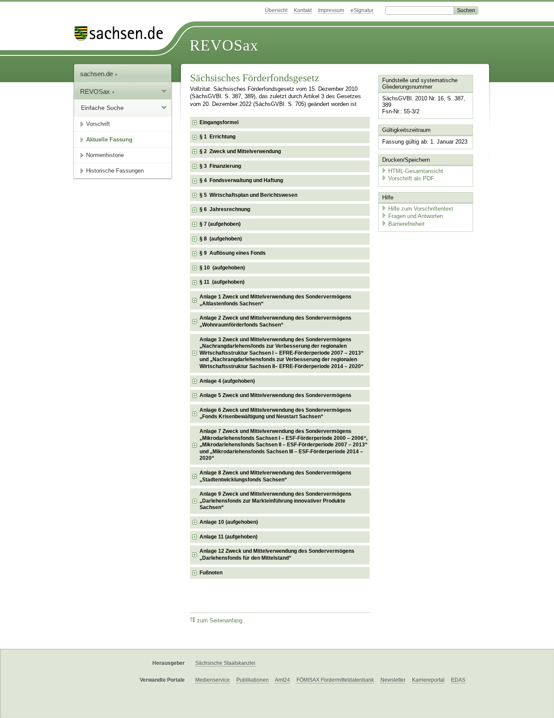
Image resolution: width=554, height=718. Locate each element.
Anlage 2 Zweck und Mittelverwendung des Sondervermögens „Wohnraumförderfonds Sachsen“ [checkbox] (275, 321)
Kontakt (303, 10)
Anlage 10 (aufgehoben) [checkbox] (229, 522)
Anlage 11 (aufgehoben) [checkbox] (229, 537)
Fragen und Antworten (415, 216)
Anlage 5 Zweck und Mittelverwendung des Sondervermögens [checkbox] (275, 395)
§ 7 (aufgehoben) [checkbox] (220, 224)
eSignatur (362, 10)
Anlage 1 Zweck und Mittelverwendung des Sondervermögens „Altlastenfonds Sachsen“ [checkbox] (275, 300)
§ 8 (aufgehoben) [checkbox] (221, 239)
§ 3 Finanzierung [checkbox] (220, 166)
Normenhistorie (105, 155)
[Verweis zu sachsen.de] (122, 33)
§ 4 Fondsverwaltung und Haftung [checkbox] (241, 180)
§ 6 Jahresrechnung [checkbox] (225, 209)
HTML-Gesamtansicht (415, 171)
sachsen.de (97, 73)
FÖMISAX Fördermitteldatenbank (335, 680)
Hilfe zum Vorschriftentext (420, 208)
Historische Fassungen (115, 170)
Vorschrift (98, 124)
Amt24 (282, 680)
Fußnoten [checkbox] (211, 573)
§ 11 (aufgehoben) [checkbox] (222, 282)
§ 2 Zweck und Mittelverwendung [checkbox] (240, 151)
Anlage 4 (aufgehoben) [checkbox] (227, 381)
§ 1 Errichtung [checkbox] (217, 137)
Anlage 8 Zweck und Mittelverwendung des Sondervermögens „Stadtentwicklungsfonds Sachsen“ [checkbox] (275, 476)
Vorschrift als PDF (411, 178)
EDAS (458, 680)
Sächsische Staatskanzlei (225, 663)
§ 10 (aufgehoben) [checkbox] (222, 268)
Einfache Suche (102, 107)
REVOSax (224, 45)
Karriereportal (428, 680)
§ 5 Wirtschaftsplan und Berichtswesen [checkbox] (248, 195)
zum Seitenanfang (219, 621)
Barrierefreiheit (406, 224)
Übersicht (276, 10)
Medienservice (212, 680)
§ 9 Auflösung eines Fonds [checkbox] (233, 253)
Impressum (331, 10)
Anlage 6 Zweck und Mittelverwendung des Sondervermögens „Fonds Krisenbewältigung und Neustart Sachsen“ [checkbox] (275, 413)
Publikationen (252, 680)
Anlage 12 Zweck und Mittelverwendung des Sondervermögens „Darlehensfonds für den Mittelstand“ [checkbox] (277, 554)
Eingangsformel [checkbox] (219, 122)
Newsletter (393, 680)
